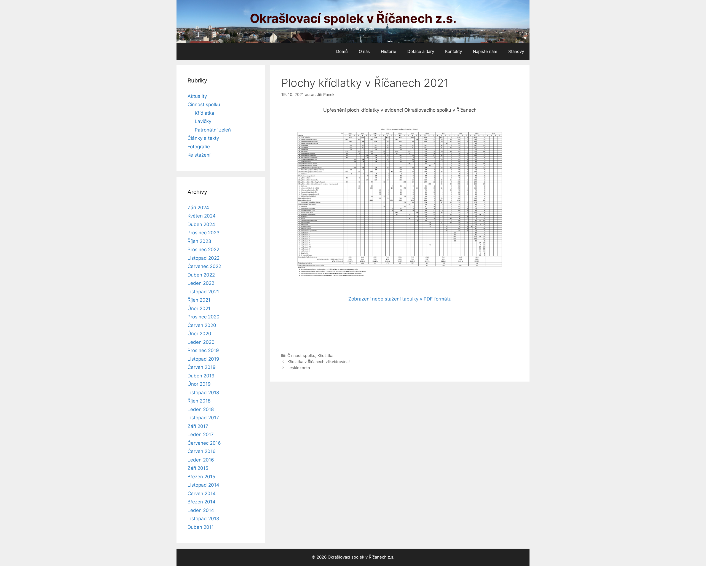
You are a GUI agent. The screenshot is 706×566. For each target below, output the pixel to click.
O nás (364, 51)
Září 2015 (198, 468)
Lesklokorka (298, 367)
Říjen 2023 (199, 241)
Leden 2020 (201, 342)
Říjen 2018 (199, 401)
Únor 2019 (199, 384)
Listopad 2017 (203, 417)
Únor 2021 (199, 308)
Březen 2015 (201, 476)
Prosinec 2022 (203, 249)
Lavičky (203, 121)
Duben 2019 (201, 376)
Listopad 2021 (203, 291)
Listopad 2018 (203, 392)
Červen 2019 (202, 367)
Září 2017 (198, 426)
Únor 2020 (199, 333)
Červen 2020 (202, 325)
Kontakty (453, 51)
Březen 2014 (201, 502)
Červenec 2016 (204, 443)
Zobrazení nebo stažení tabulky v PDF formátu (399, 299)
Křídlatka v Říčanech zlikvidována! (318, 361)
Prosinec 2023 (204, 232)
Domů (342, 51)
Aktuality (197, 96)
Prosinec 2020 (204, 317)
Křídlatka (325, 355)
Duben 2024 (201, 224)
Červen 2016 (202, 451)
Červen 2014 (202, 493)
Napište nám (485, 51)
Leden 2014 (201, 510)
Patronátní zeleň (213, 130)
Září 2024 (198, 207)
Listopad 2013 (203, 518)
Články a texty (203, 138)
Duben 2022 (201, 275)
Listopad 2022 (204, 258)
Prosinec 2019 (203, 350)
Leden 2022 (201, 283)
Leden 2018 (201, 409)
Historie (388, 51)
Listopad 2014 (203, 485)
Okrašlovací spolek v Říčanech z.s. (353, 18)
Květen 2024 (202, 216)
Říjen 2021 (199, 300)
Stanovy (516, 51)
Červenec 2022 (204, 266)
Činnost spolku (301, 355)
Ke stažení (199, 155)
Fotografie (199, 146)
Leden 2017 (201, 434)
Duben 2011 (201, 527)
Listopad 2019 (203, 359)
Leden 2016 (201, 460)
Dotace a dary (420, 51)
